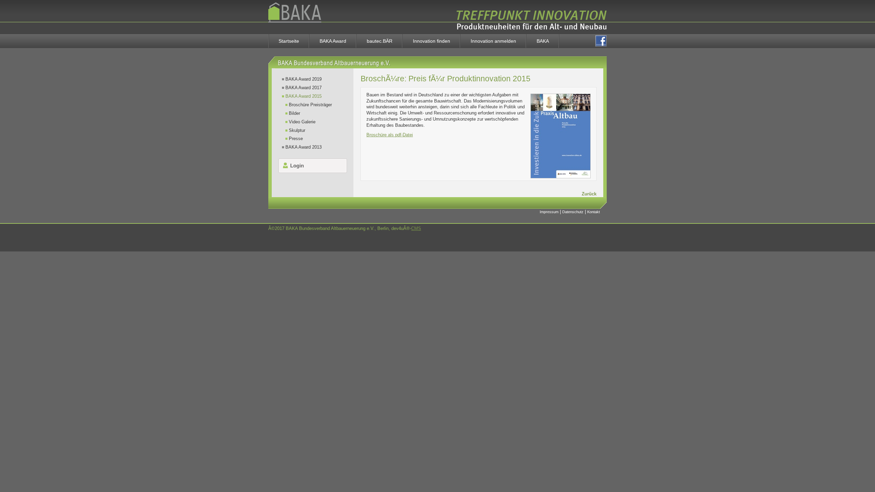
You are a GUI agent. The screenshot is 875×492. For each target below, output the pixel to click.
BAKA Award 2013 (303, 147)
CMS (416, 228)
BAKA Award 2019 (303, 79)
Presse (296, 138)
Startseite (289, 41)
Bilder (294, 113)
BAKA (543, 41)
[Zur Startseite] (294, 32)
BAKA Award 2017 (303, 87)
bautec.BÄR (379, 41)
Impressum (549, 212)
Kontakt (593, 212)
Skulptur (297, 130)
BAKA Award (333, 41)
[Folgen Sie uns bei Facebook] (601, 40)
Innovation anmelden (493, 41)
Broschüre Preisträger (310, 104)
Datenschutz (572, 212)
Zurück (589, 193)
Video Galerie (302, 121)
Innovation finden (431, 41)
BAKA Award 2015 (303, 96)
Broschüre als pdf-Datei (389, 134)
